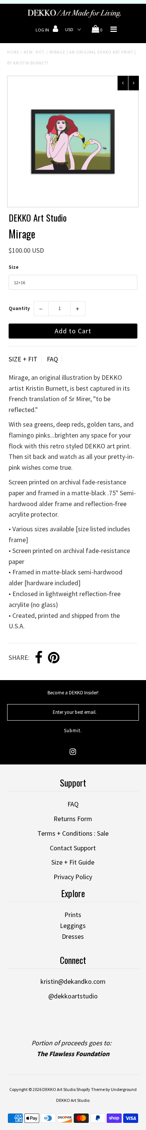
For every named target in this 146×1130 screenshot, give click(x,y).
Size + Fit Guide (72, 862)
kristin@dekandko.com (73, 981)
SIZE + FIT (23, 359)
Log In (43, 30)
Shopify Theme (90, 1089)
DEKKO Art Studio (59, 1089)
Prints (72, 914)
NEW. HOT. (34, 52)
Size (14, 267)
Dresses (73, 936)
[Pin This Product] (54, 658)
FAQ (52, 359)
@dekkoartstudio (73, 996)
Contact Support (73, 848)
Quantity (19, 308)
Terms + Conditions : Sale (73, 833)
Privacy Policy (73, 876)
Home (13, 52)
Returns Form (73, 818)
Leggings (73, 925)
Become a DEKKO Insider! (73, 692)
